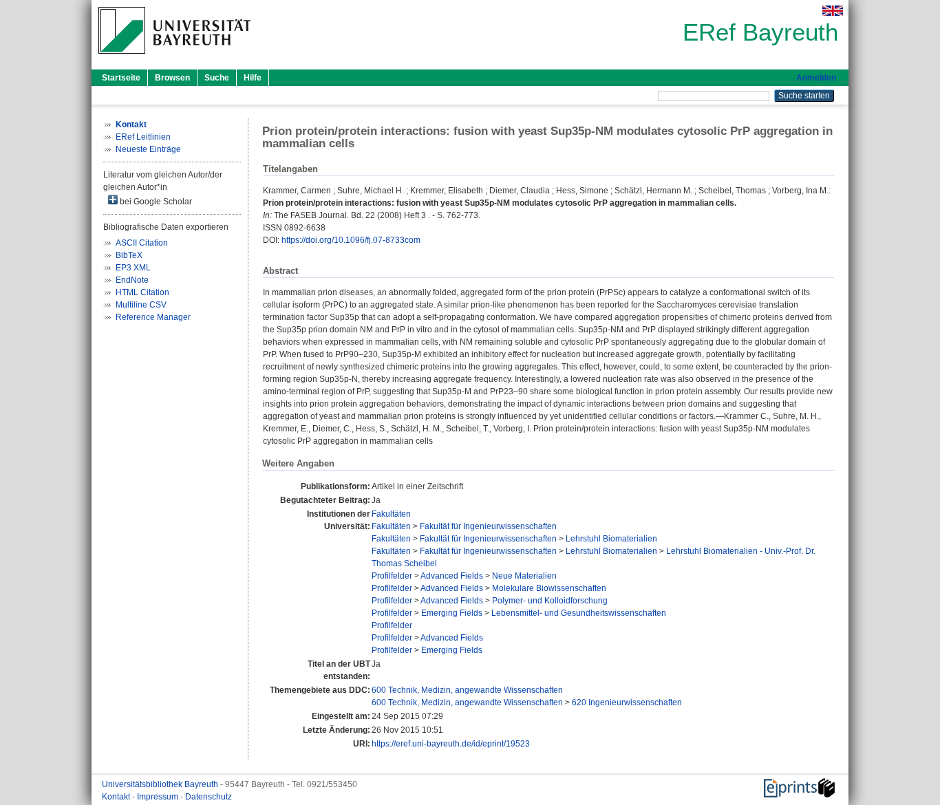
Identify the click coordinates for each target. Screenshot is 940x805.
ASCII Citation (142, 243)
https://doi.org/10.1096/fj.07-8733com (350, 240)
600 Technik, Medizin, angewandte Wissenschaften (467, 690)
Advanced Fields (451, 576)
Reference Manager (153, 317)
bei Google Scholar (155, 201)
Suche (216, 78)
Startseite (121, 78)
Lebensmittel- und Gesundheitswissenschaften (578, 613)
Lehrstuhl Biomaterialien (611, 539)
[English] (832, 11)
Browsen (172, 78)
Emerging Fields (451, 613)
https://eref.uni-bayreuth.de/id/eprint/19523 (451, 744)
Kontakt (117, 797)
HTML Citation (142, 292)
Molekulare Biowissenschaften (549, 588)
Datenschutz (208, 797)
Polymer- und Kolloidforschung (550, 600)
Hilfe (252, 78)
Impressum (158, 797)
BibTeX (129, 255)
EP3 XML (133, 267)
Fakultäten (391, 514)
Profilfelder (392, 576)
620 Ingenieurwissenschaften (627, 702)
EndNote (132, 280)
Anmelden (816, 78)
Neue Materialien (524, 576)
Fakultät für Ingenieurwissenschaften (488, 526)
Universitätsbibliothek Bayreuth (161, 784)
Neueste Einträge (148, 149)
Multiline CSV (141, 305)
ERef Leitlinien (143, 137)
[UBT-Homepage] (174, 58)
